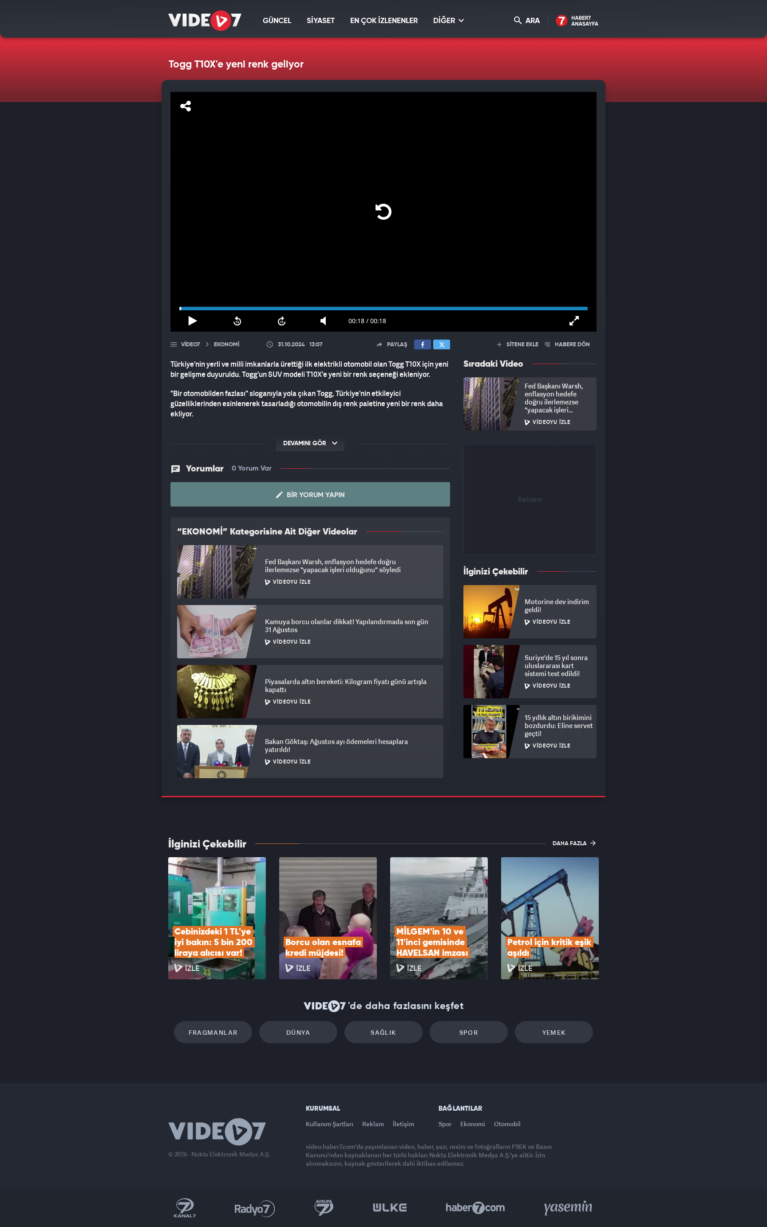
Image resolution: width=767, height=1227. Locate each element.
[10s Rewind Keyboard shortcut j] (237, 321)
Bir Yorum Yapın (315, 495)
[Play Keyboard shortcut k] (192, 321)
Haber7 (475, 1208)
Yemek (554, 1032)
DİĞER (445, 21)
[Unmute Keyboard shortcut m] (326, 321)
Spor (468, 1032)
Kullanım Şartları (329, 1124)
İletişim (403, 1124)
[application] (383, 212)
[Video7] (204, 20)
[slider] (383, 308)
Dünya (298, 1032)
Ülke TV (390, 1208)
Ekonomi (472, 1124)
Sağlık (383, 1032)
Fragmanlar (213, 1032)
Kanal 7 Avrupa (324, 1208)
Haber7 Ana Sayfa (577, 21)
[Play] (383, 212)
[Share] (185, 106)
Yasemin (569, 1208)
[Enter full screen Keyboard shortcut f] (574, 321)
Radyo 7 (255, 1208)
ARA (532, 21)
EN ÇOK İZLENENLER (384, 21)
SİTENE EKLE (521, 345)
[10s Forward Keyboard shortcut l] (282, 321)
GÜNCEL (277, 21)
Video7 (190, 345)
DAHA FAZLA (570, 844)
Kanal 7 (185, 1208)
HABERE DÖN (572, 345)
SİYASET (321, 21)
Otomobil (507, 1124)
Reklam (373, 1124)
